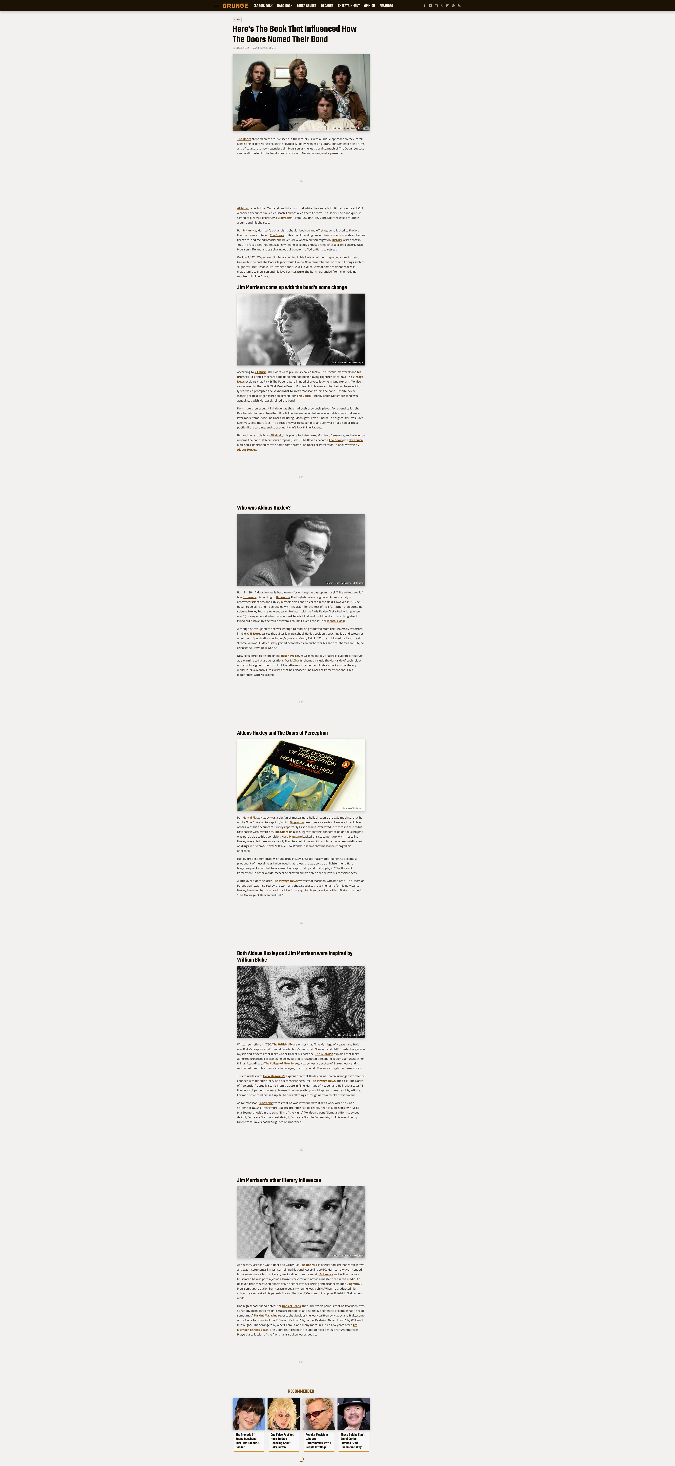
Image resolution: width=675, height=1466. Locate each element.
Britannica (249, 230)
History (337, 240)
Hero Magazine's (274, 1076)
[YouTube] (430, 5)
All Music (243, 208)
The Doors (244, 139)
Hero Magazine (292, 836)
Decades (327, 6)
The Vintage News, (323, 1081)
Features (386, 6)
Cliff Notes (254, 633)
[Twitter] (442, 5)
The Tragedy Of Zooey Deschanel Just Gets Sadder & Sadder (247, 1440)
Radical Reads (291, 1306)
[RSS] (459, 5)
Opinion (369, 6)
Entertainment (349, 6)
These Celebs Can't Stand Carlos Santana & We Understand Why (352, 1440)
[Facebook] (424, 5)
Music (237, 19)
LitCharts (296, 660)
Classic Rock (262, 6)
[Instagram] (436, 5)
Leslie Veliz (242, 47)
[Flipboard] (447, 5)
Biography (285, 218)
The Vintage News (285, 881)
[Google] (453, 5)
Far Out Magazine (265, 1315)
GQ (324, 1269)
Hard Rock (284, 6)
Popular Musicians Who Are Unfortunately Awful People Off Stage (318, 1440)
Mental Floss (335, 621)
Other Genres (306, 6)
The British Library (284, 1044)
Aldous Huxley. (247, 449)
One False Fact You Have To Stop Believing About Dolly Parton (282, 1440)
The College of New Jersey (281, 1063)
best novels (289, 655)
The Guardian (283, 832)
